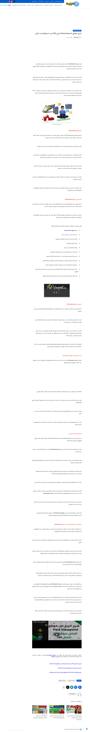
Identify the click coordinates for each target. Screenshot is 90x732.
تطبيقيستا (66, 729)
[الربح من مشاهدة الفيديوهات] (12, 729)
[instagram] (12, 1)
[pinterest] (9, 1)
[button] (75, 687)
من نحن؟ (47, 1)
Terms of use (41, 1)
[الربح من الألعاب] (15, 729)
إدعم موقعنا (34, 1)
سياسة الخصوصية (59, 1)
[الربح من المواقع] (17, 729)
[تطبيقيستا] (72, 3)
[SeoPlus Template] (81, 729)
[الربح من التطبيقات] (20, 729)
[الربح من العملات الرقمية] (9, 729)
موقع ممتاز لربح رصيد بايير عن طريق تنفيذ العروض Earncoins (74, 717)
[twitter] (14, 1)
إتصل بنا (51, 1)
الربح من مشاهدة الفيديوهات (19, 5)
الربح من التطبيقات (48, 5)
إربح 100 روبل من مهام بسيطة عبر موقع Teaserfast (40, 716)
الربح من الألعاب (30, 5)
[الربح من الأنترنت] (23, 729)
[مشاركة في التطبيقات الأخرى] (63, 687)
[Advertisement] (45, 19)
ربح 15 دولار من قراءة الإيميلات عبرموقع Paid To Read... (56, 716)
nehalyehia (76, 37)
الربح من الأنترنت (58, 5)
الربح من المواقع (39, 5)
